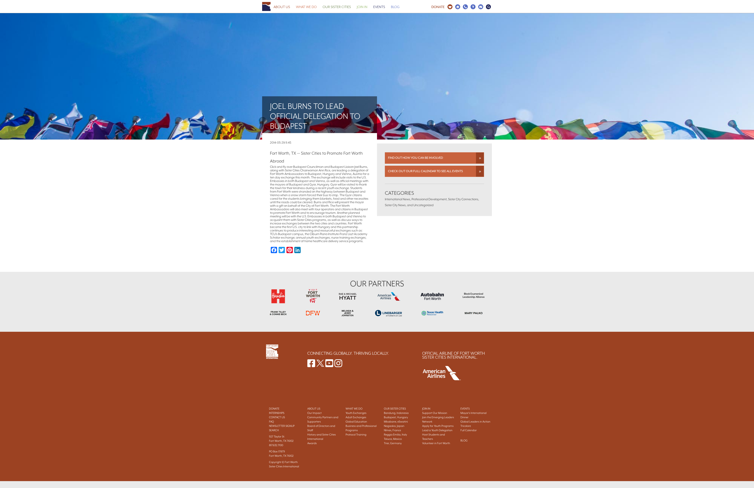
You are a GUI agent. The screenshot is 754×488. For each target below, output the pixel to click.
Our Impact (314, 412)
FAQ (271, 421)
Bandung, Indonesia (396, 412)
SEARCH (274, 430)
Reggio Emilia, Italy (395, 434)
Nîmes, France (392, 430)
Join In (362, 7)
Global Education (356, 421)
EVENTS (465, 408)
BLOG (464, 440)
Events (379, 7)
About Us (282, 7)
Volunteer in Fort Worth (436, 443)
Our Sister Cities (337, 7)
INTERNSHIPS (276, 412)
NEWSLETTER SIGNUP (282, 425)
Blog (395, 7)
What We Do (306, 7)
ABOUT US (313, 408)
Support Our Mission (434, 412)
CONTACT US (277, 417)
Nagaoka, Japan (394, 425)
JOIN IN (426, 408)
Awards (312, 443)
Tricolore (465, 425)
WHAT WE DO (354, 408)
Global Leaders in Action (475, 421)
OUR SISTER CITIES (395, 408)
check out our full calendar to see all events (425, 171)
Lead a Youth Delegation (437, 430)
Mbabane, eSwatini (396, 421)
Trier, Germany (393, 443)
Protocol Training (356, 434)
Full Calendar (468, 430)
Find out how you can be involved (415, 158)
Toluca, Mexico (393, 438)
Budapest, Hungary (396, 417)
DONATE (274, 408)
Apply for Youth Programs (438, 425)
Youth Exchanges (356, 412)
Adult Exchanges (356, 417)
